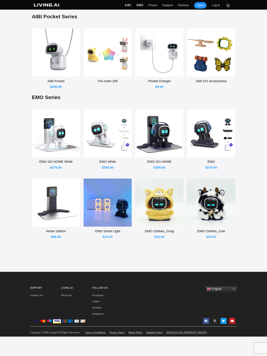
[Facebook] (206, 321)
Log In (216, 5)
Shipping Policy (154, 332)
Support (167, 5)
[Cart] (228, 5)
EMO (140, 5)
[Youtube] (232, 321)
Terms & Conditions (95, 332)
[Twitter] (223, 321)
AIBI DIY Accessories (211, 81)
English (216, 288)
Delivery (183, 5)
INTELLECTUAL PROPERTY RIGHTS (186, 332)
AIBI (128, 5)
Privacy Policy (117, 332)
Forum (153, 5)
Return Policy (135, 332)
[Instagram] (215, 321)
